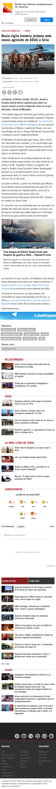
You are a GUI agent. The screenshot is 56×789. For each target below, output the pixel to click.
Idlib (42, 338)
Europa (4, 763)
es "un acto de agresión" (20, 300)
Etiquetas (6, 325)
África (4, 760)
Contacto (43, 757)
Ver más (5, 663)
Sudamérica (6, 772)
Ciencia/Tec (25, 757)
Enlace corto (7, 344)
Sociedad (24, 751)
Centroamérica (8, 775)
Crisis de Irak (30, 338)
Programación (45, 760)
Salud (22, 763)
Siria (27, 31)
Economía (24, 754)
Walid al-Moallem (26, 329)
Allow (46, 19)
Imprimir (10, 87)
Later (30, 19)
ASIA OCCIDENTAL (10, 31)
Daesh (44, 334)
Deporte (23, 760)
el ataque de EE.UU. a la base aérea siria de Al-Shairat (27, 285)
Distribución (44, 751)
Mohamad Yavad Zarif (11, 334)
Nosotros (43, 754)
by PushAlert (8, 23)
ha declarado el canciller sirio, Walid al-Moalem (27, 122)
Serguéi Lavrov (31, 334)
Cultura (23, 766)
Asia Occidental (8, 754)
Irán (3, 751)
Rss (40, 763)
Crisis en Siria (8, 329)
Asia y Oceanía (7, 757)
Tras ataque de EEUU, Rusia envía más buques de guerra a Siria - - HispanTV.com (27, 253)
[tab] (14, 581)
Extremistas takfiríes (11, 338)
